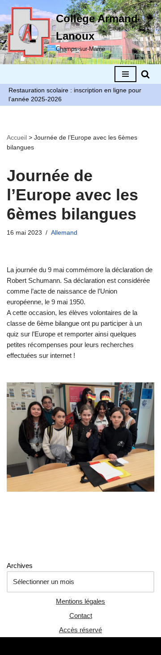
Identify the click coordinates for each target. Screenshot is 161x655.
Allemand (64, 232)
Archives (20, 565)
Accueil (17, 137)
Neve (42, 646)
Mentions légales (80, 601)
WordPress (110, 646)
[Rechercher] (145, 74)
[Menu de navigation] (125, 74)
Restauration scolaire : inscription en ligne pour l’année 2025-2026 (74, 95)
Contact (80, 615)
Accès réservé (80, 630)
